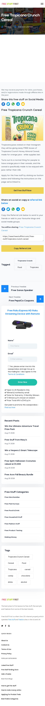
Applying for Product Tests (11, 694)
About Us (4, 641)
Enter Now (22, 382)
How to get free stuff (8, 686)
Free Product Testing (13, 530)
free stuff (11, 620)
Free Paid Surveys (12, 504)
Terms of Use (6, 649)
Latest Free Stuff (7, 665)
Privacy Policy (6, 654)
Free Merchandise (12, 497)
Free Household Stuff (13, 517)
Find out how (10, 407)
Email (11, 353)
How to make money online (11, 690)
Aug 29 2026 (10, 468)
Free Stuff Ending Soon (9, 670)
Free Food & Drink (12, 510)
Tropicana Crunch (25, 261)
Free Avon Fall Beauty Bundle (19, 475)
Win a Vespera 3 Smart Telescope (21, 450)
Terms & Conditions (16, 374)
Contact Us (5, 645)
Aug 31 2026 (10, 433)
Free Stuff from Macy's (16, 440)
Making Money (11, 537)
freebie (21, 620)
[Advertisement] (22, 59)
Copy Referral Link (22, 248)
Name (11, 340)
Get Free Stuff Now (22, 190)
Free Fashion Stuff (12, 524)
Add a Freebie (6, 674)
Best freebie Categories (9, 699)
